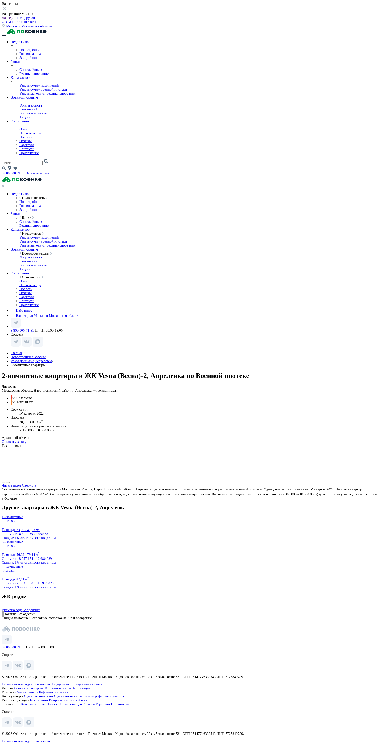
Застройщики (29, 58)
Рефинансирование (34, 73)
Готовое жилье (30, 54)
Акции (24, 117)
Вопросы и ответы (33, 113)
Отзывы (25, 141)
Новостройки (29, 50)
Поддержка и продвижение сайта (77, 684)
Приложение (29, 153)
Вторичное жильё (58, 688)
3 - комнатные (12, 542)
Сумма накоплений (38, 696)
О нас (23, 129)
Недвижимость (22, 42)
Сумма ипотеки (66, 696)
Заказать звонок (38, 173)
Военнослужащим (24, 97)
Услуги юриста (30, 105)
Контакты (28, 22)
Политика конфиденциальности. (27, 684)
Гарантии (26, 145)
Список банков (30, 69)
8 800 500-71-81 (14, 173)
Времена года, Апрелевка (21, 610)
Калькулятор (20, 77)
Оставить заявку (14, 442)
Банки (15, 62)
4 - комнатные (12, 566)
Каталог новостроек (29, 688)
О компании (11, 22)
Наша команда (30, 133)
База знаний (28, 109)
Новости (25, 137)
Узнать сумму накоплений (39, 85)
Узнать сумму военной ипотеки (43, 89)
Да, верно (9, 18)
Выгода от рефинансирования (101, 696)
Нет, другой (26, 18)
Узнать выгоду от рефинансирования (47, 93)
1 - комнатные (12, 517)
